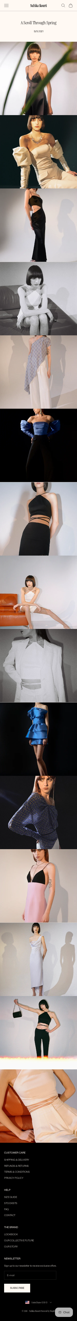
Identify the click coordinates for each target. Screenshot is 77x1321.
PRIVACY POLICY (13, 1178)
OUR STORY (11, 1246)
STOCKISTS (10, 1203)
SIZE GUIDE (10, 1197)
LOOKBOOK (11, 1234)
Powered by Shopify (48, 1311)
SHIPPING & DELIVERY (16, 1159)
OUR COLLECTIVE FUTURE (19, 1240)
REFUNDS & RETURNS (16, 1166)
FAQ (6, 1209)
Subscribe (17, 1288)
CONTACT (9, 1215)
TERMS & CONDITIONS (17, 1171)
